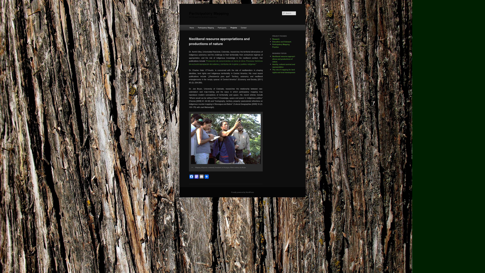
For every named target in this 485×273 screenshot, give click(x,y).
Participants (222, 27)
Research (276, 39)
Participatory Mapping (209, 13)
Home (192, 27)
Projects (234, 27)
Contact (244, 27)
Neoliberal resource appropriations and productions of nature (283, 59)
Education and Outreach (281, 41)
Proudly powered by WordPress (242, 192)
